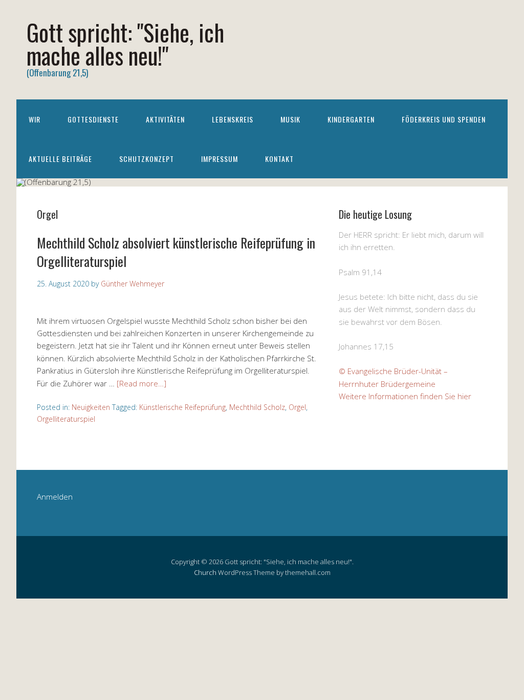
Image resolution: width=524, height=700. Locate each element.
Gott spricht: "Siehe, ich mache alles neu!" (125, 43)
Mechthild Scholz (257, 407)
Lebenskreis (232, 119)
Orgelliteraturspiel (66, 419)
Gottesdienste (93, 119)
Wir (34, 119)
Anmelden (55, 496)
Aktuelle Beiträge (60, 158)
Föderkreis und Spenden (444, 119)
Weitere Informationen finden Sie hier (405, 396)
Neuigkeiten (91, 407)
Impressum (219, 158)
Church (205, 572)
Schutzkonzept (146, 158)
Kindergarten (351, 119)
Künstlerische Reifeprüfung (182, 407)
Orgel (297, 407)
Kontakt (279, 158)
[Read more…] (141, 383)
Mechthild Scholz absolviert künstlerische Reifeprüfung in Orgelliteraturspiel (176, 252)
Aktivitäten (165, 119)
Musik (290, 119)
